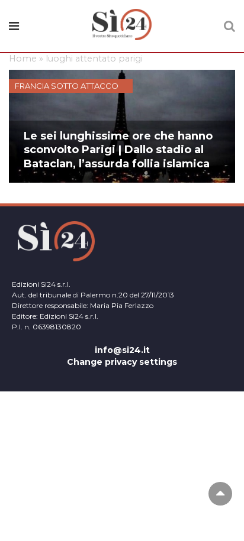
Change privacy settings (122, 362)
